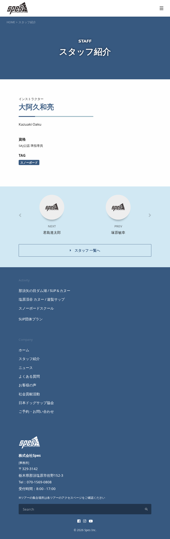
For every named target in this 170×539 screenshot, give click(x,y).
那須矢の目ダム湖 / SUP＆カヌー (44, 290)
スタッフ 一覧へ (87, 250)
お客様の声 (27, 385)
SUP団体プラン (31, 319)
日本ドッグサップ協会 (36, 402)
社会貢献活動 (29, 394)
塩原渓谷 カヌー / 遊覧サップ (42, 299)
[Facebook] (78, 521)
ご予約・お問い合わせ (36, 411)
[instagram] (84, 521)
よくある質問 (29, 376)
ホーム (24, 350)
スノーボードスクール (36, 308)
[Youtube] (91, 521)
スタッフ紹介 (29, 358)
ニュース (26, 367)
